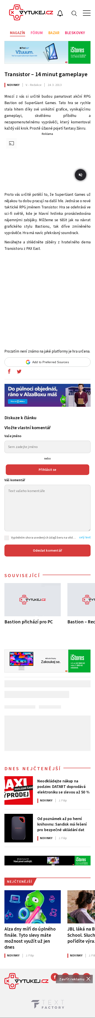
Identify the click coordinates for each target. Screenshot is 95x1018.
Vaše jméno (12, 436)
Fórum (37, 33)
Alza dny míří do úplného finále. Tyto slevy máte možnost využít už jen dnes (30, 938)
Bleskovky (75, 33)
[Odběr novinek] (60, 14)
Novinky (13, 85)
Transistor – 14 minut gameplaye (45, 74)
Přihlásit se (47, 469)
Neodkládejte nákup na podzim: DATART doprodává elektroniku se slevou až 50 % (63, 786)
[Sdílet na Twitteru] (19, 372)
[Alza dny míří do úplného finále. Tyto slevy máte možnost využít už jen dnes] (32, 906)
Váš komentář (14, 480)
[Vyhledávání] (74, 13)
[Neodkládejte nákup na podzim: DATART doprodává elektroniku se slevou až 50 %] (18, 790)
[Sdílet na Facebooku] (9, 372)
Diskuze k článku (20, 418)
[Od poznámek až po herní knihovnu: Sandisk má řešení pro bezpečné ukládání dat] (18, 828)
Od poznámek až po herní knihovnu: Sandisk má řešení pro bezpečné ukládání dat (62, 824)
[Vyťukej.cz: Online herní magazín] (31, 13)
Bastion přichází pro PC (28, 622)
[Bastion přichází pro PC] (32, 599)
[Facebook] (55, 977)
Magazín (17, 33)
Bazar (54, 33)
